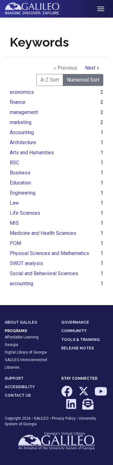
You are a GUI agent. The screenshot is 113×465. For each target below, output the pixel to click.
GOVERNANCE (75, 322)
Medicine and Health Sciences (43, 233)
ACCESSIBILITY (20, 387)
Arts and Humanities (32, 153)
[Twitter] (83, 394)
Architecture (23, 142)
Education (20, 183)
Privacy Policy (64, 418)
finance (17, 102)
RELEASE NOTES (77, 348)
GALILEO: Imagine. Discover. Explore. (37, 9)
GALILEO (41, 418)
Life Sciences (25, 213)
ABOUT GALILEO (21, 322)
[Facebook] (67, 394)
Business (20, 173)
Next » (92, 68)
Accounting (22, 132)
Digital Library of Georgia (26, 352)
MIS (14, 223)
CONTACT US (18, 395)
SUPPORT (14, 378)
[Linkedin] (71, 407)
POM (15, 243)
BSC (14, 163)
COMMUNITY (74, 331)
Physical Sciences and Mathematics (49, 253)
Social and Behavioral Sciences (44, 273)
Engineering (22, 193)
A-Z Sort (49, 80)
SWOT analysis (26, 263)
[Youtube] (100, 394)
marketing (20, 122)
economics (22, 92)
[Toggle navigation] (101, 9)
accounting (21, 283)
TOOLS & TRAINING (80, 339)
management (24, 112)
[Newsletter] (88, 407)
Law (14, 203)
